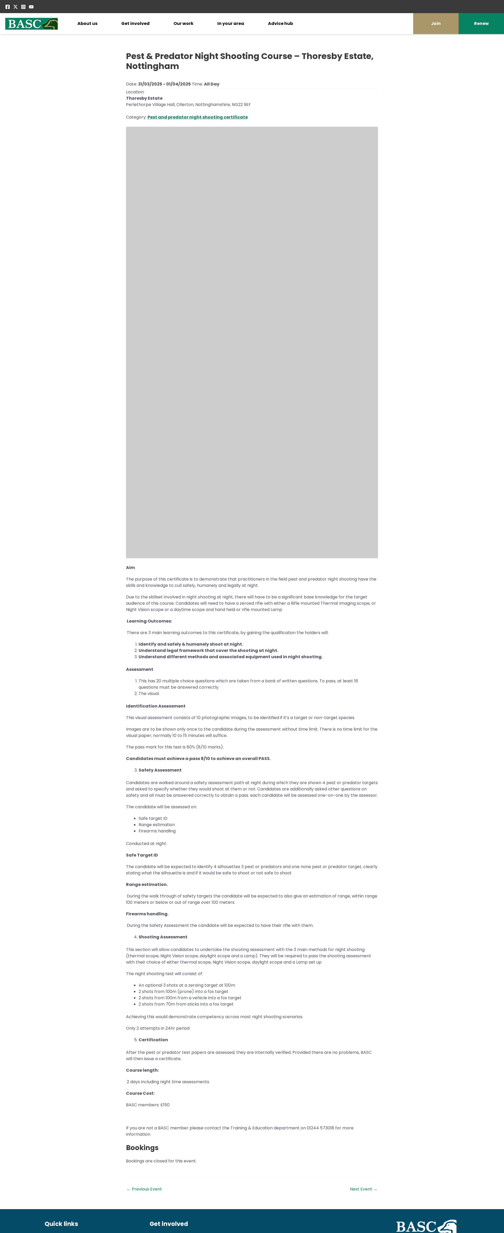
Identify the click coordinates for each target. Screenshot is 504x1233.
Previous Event (144, 1189)
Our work (183, 23)
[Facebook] (7, 6)
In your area (230, 23)
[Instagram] (23, 6)
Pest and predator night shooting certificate (198, 117)
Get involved (135, 23)
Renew (481, 23)
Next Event (363, 1189)
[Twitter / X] (15, 6)
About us (87, 23)
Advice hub (280, 23)
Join (436, 23)
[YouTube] (31, 6)
